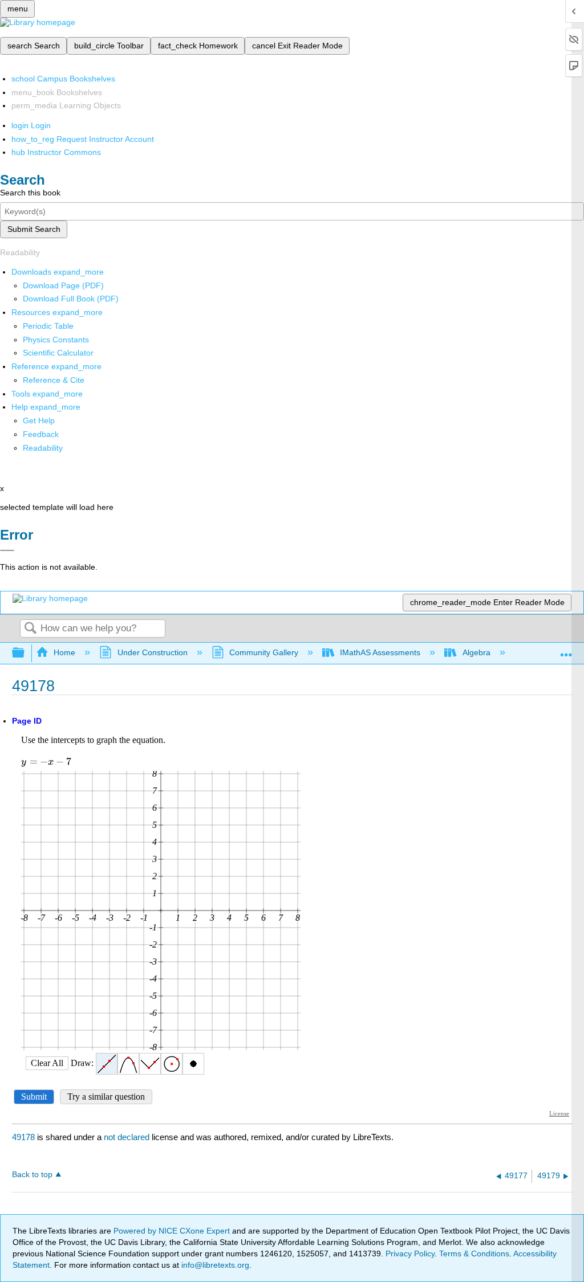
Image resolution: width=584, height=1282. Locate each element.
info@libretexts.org (214, 1264)
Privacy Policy (410, 1253)
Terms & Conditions (474, 1253)
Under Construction (152, 652)
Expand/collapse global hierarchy (26, 653)
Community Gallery (264, 652)
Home (64, 652)
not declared (128, 1137)
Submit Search (33, 229)
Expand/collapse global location (566, 650)
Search (30, 629)
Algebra (476, 652)
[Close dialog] (7, 550)
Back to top (32, 1174)
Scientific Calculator (58, 352)
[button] (41, 434)
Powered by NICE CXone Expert (172, 1230)
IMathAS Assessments (380, 652)
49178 (23, 1137)
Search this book (30, 192)
